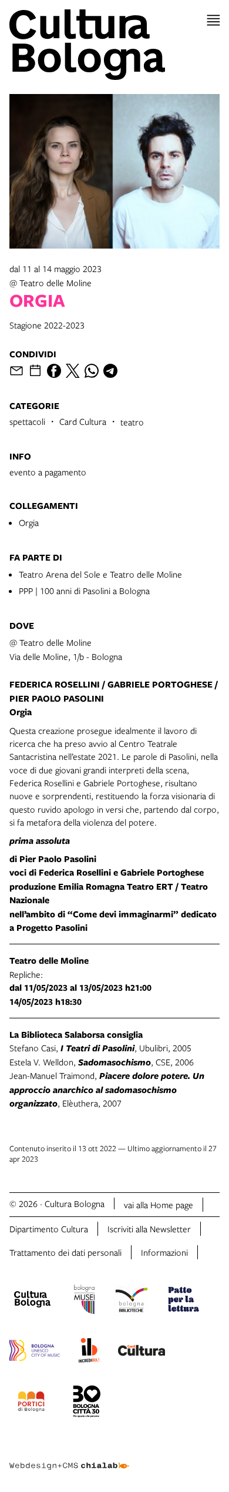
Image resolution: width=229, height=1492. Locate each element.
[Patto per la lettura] (184, 1301)
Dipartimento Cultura (48, 1229)
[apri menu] (213, 20)
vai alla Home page (158, 1205)
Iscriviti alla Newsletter (149, 1229)
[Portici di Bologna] (31, 1403)
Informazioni (164, 1252)
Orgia (29, 522)
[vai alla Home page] (114, 44)
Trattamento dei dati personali (65, 1252)
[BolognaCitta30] (87, 1403)
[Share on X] (73, 371)
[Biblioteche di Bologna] (131, 1301)
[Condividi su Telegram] (110, 371)
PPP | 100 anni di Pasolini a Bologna (84, 590)
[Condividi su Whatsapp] (92, 371)
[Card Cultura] (141, 1352)
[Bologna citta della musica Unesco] (34, 1352)
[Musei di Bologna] (84, 1301)
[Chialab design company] (69, 1456)
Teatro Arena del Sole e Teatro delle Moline (100, 574)
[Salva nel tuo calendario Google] (35, 371)
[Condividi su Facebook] (54, 371)
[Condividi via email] (16, 371)
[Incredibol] (89, 1352)
